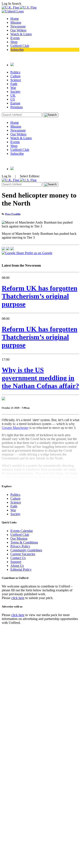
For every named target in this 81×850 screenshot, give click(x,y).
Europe (15, 103)
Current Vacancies (22, 554)
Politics (15, 72)
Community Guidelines (26, 550)
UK (13, 95)
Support (15, 562)
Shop (13, 42)
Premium (16, 107)
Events (15, 38)
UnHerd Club (19, 46)
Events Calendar (21, 531)
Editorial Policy (21, 569)
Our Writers (18, 30)
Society (15, 91)
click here (17, 598)
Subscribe (17, 49)
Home (14, 18)
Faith (13, 84)
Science (15, 80)
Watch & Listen (21, 34)
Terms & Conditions (24, 542)
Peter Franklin (13, 214)
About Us (17, 565)
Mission (15, 22)
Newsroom (17, 26)
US (12, 99)
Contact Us (18, 558)
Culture (15, 76)
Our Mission (18, 538)
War (13, 88)
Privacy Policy (20, 546)
